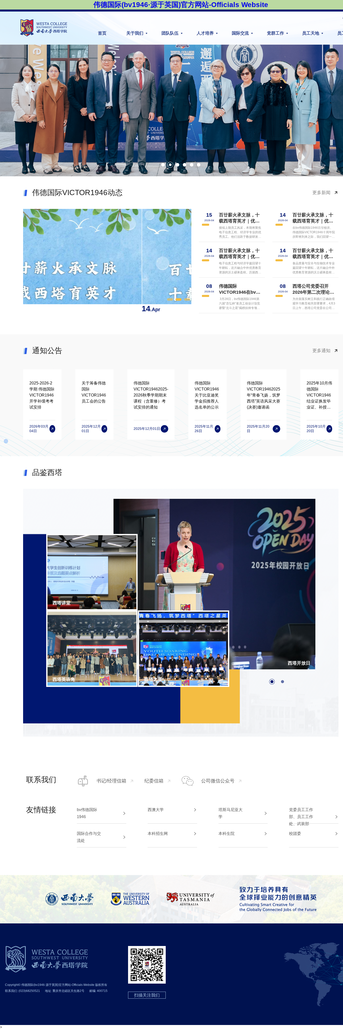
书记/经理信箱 (111, 780)
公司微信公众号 (218, 780)
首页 (102, 33)
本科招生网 (158, 833)
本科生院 (226, 833)
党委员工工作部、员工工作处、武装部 (301, 817)
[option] (107, 261)
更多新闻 (321, 192)
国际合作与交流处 (89, 837)
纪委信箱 (153, 780)
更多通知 (321, 350)
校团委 (295, 833)
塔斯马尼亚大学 (230, 813)
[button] (163, 165)
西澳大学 (156, 810)
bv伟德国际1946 (87, 813)
